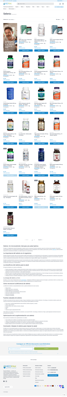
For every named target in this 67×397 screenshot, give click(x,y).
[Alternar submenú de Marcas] (7, 8)
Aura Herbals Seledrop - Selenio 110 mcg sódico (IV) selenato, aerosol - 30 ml (26, 197)
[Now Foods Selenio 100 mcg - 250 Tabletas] (57, 94)
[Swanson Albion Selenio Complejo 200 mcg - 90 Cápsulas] (10, 155)
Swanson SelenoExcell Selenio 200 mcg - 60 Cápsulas (40, 72)
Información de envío (39, 371)
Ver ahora (6, 49)
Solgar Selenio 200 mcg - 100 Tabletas (39, 197)
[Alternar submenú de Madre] (40, 6)
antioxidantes (23, 279)
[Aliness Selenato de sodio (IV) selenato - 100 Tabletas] (26, 94)
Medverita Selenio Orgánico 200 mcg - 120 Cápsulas (40, 104)
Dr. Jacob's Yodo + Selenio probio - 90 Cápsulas (25, 134)
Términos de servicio (26, 371)
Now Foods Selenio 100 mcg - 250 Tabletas (56, 104)
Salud (47, 6)
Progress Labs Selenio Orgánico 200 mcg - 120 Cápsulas (10, 197)
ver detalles (14, 0)
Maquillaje (28, 6)
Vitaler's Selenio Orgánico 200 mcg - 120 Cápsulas (56, 40)
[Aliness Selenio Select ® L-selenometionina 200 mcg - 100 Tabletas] (41, 30)
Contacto (37, 382)
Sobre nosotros (38, 367)
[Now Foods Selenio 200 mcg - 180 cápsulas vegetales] (26, 62)
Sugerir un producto (26, 376)
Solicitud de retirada (26, 373)
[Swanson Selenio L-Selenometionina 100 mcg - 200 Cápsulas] (10, 62)
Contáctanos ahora (53, 375)
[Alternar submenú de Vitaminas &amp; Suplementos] (13, 6)
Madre (38, 6)
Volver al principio (34, 359)
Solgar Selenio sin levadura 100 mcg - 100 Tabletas (41, 134)
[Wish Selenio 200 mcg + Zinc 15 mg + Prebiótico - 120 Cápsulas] (26, 155)
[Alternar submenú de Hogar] (44, 6)
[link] (26, 239)
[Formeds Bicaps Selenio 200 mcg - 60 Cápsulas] (10, 94)
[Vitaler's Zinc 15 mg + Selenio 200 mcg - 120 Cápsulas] (26, 30)
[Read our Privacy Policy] (57, 353)
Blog (36, 378)
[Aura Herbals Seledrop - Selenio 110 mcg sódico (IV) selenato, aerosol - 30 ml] (26, 187)
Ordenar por (5, 19)
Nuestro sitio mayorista (39, 380)
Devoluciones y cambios (39, 373)
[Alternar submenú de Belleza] (24, 6)
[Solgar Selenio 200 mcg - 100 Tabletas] (41, 187)
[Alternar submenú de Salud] (49, 6)
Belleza (22, 6)
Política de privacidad (27, 367)
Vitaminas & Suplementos (8, 6)
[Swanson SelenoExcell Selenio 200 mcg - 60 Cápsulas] (41, 62)
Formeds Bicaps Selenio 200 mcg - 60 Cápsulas (9, 104)
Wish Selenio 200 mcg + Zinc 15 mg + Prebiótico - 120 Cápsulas (25, 165)
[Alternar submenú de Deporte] (19, 6)
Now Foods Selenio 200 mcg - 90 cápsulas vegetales (56, 134)
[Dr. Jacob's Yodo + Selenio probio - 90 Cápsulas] (26, 124)
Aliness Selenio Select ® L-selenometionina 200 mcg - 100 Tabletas (40, 41)
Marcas (4, 8)
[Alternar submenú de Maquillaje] (30, 6)
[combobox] (35, 4)
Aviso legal (37, 376)
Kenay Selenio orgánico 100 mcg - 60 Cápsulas (56, 197)
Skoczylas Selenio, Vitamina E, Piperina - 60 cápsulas (9, 229)
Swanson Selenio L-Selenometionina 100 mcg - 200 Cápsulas (9, 72)
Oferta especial (11, 8)
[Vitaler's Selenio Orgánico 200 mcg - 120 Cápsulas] (57, 30)
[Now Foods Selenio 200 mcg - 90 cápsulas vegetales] (57, 124)
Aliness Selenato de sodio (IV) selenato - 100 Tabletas (24, 104)
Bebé (33, 6)
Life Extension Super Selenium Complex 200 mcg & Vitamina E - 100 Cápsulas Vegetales (40, 165)
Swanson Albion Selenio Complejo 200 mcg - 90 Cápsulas (9, 165)
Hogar (43, 6)
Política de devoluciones (27, 369)
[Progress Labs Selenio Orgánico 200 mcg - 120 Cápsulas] (10, 187)
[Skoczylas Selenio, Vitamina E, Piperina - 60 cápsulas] (10, 218)
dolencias (54, 249)
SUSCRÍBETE (46, 348)
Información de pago (39, 369)
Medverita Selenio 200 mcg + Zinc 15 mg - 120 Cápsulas (9, 134)
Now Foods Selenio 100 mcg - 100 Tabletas (56, 72)
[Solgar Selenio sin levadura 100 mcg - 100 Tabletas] (41, 124)
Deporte (16, 6)
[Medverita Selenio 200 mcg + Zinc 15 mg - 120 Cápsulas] (10, 124)
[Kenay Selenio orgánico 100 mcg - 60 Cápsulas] (57, 187)
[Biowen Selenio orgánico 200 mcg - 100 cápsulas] (57, 155)
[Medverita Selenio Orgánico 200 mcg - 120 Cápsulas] (41, 94)
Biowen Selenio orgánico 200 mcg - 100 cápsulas (56, 165)
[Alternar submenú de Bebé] (35, 6)
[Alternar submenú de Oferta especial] (15, 8)
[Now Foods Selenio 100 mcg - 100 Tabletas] (57, 62)
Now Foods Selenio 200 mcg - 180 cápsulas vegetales (25, 72)
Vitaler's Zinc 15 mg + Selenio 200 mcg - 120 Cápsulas (25, 40)
